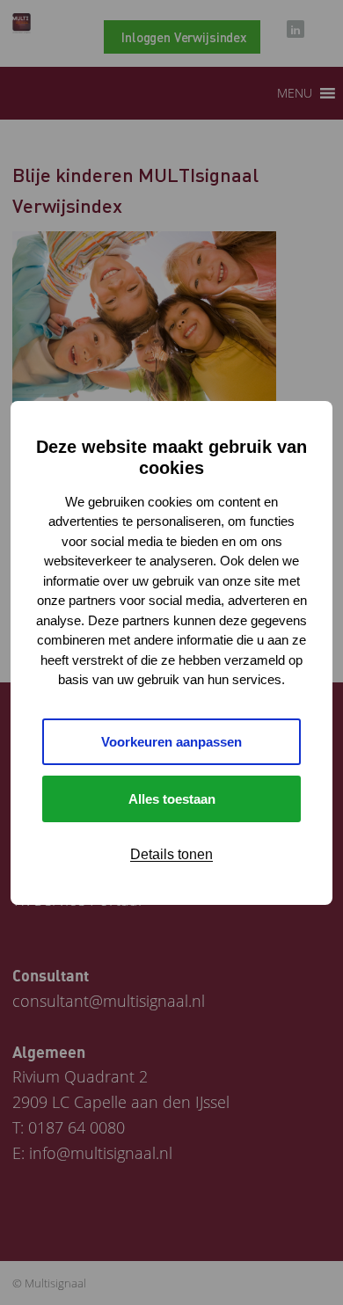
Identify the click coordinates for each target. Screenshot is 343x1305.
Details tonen (171, 854)
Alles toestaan (171, 798)
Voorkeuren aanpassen (171, 741)
